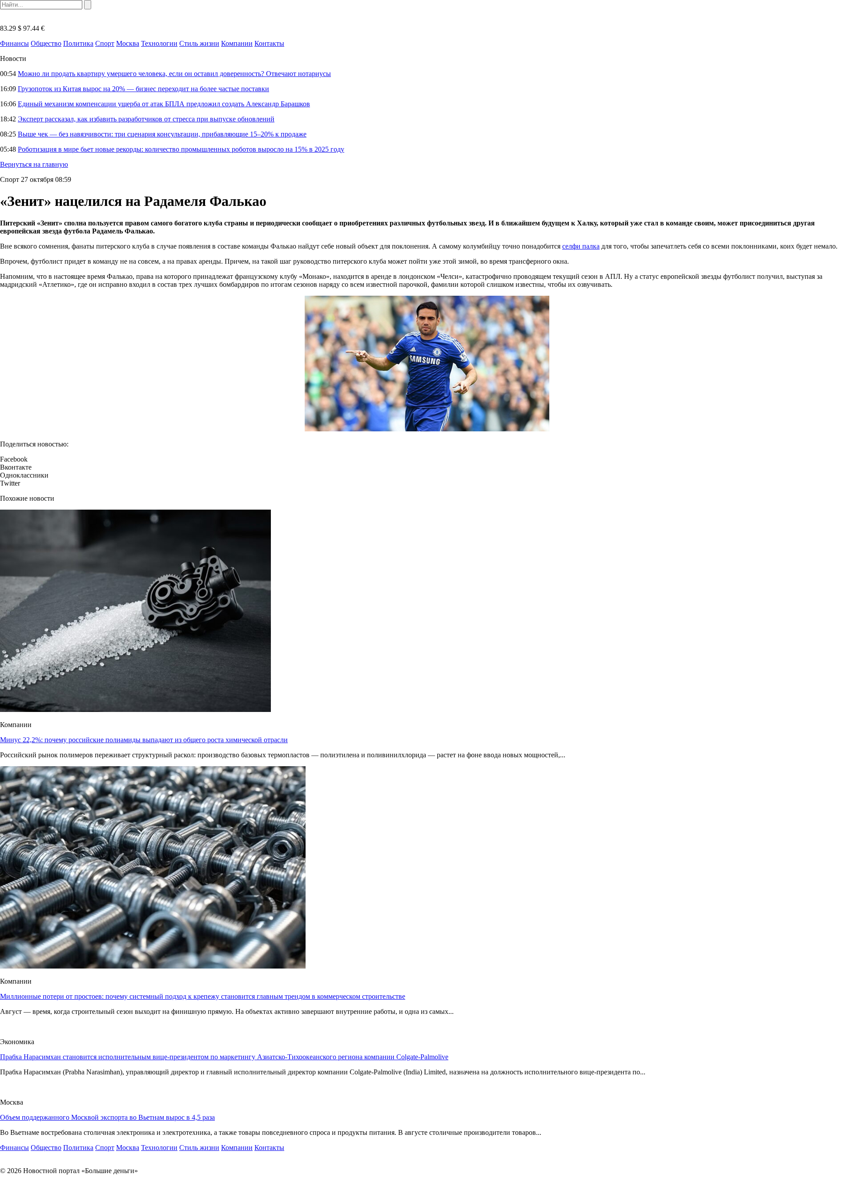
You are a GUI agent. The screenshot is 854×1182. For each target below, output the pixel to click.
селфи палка (581, 246)
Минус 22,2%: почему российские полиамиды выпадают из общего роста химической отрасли (144, 740)
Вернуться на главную (34, 164)
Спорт (104, 43)
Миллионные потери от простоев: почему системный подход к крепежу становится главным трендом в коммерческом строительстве (202, 996)
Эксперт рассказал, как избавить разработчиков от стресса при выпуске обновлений (146, 119)
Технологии (159, 43)
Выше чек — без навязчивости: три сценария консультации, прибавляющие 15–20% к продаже (162, 134)
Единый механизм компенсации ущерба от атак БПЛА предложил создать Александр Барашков (164, 104)
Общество (46, 43)
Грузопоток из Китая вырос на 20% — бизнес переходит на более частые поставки (143, 88)
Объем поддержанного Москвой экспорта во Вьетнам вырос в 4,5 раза (107, 1117)
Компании (237, 43)
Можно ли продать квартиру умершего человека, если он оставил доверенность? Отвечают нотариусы (174, 73)
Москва (127, 43)
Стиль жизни (199, 43)
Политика (78, 43)
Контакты (269, 43)
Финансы (14, 43)
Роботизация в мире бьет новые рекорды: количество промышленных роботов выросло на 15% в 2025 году (181, 149)
